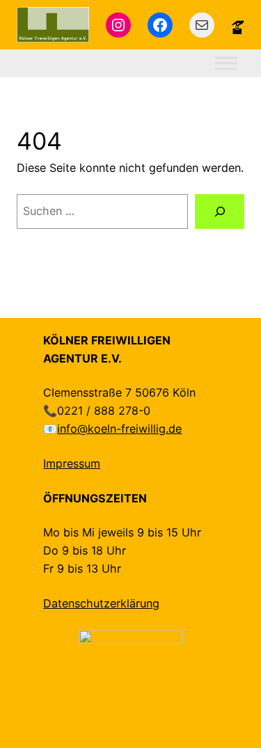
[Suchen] (219, 211)
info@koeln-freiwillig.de (119, 429)
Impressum (71, 463)
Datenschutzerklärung (101, 603)
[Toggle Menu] (226, 63)
